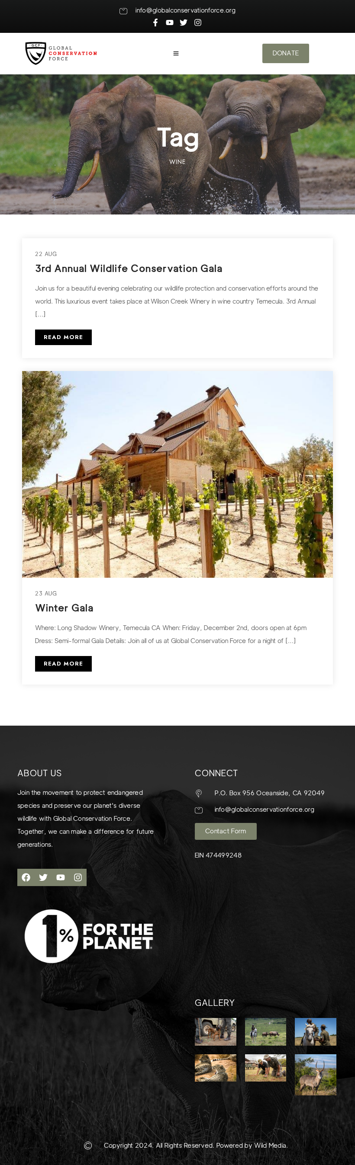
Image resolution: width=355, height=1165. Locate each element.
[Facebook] (26, 877)
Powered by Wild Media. (251, 1145)
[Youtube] (60, 877)
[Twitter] (43, 877)
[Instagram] (78, 877)
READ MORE (63, 337)
